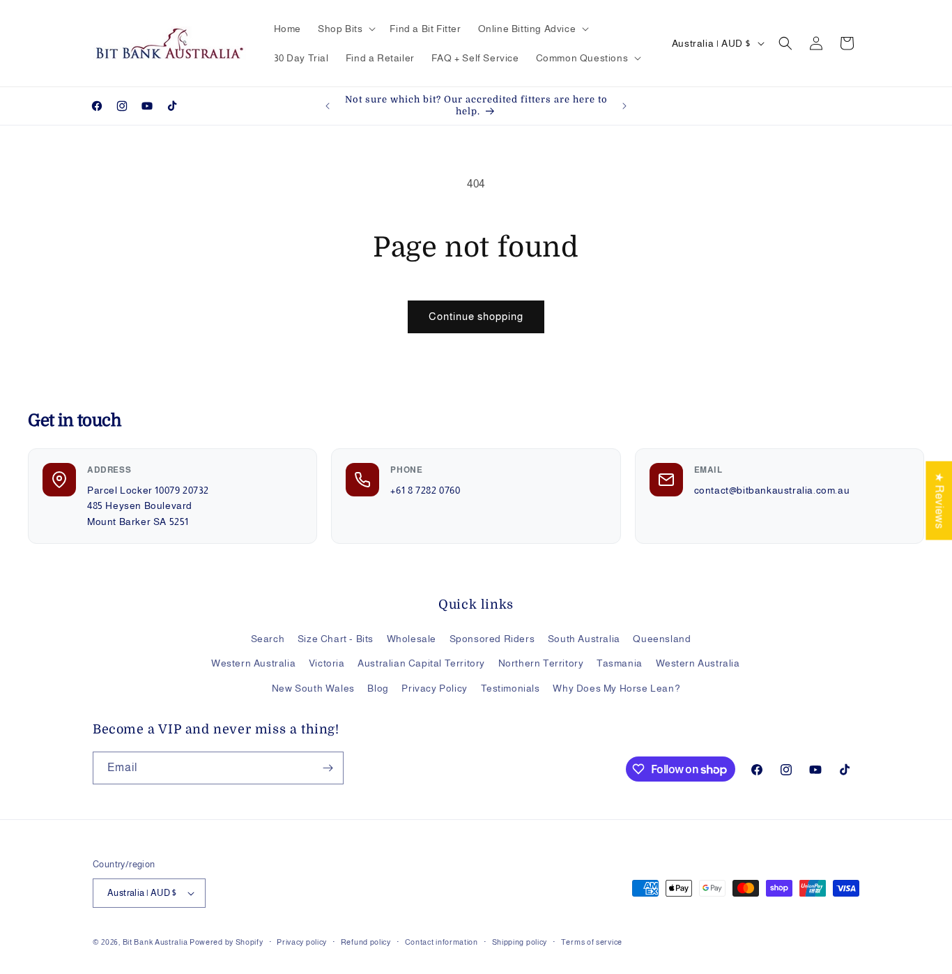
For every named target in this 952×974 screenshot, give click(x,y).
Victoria (327, 663)
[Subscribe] (327, 768)
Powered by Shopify (226, 942)
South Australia (584, 638)
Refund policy (366, 942)
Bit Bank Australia (155, 942)
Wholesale (411, 638)
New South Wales (313, 688)
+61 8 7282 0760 (425, 490)
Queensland (662, 638)
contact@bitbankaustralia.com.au (772, 490)
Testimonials (510, 688)
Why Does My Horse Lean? (616, 688)
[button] (345, 28)
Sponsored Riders (492, 638)
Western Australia (253, 663)
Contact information (441, 942)
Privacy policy (302, 942)
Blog (377, 688)
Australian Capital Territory (421, 663)
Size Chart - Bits (336, 638)
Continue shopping (476, 316)
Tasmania (620, 663)
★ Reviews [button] (939, 500)
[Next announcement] (624, 106)
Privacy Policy (434, 688)
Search (268, 638)
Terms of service (591, 942)
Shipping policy (520, 942)
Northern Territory (541, 663)
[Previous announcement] (327, 106)
